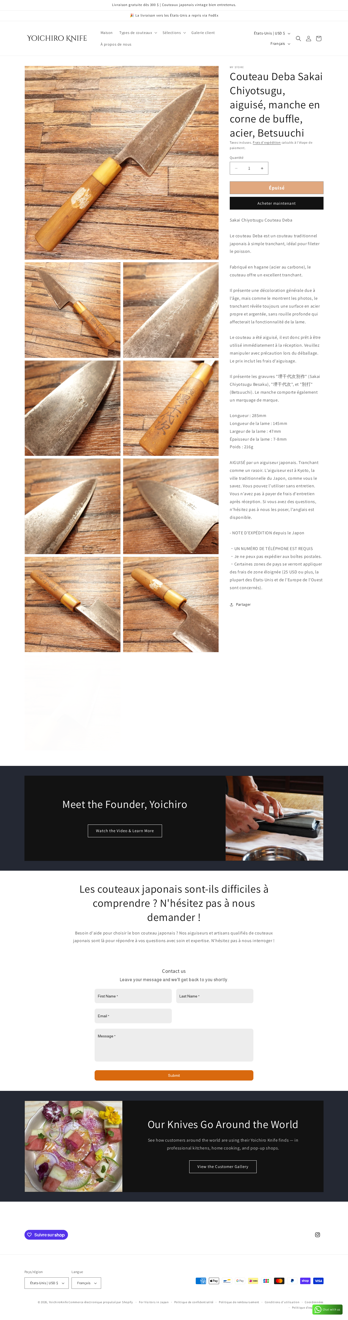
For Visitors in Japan (154, 1302)
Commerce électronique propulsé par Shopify (101, 1302)
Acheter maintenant (276, 203)
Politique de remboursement (239, 1302)
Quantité (236, 157)
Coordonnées (314, 1302)
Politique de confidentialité (194, 1302)
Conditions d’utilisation (282, 1302)
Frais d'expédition (267, 142)
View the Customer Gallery (223, 1166)
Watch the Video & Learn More (125, 830)
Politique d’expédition (308, 1307)
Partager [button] (243, 604)
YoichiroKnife (58, 1302)
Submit (174, 1075)
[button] (137, 32)
